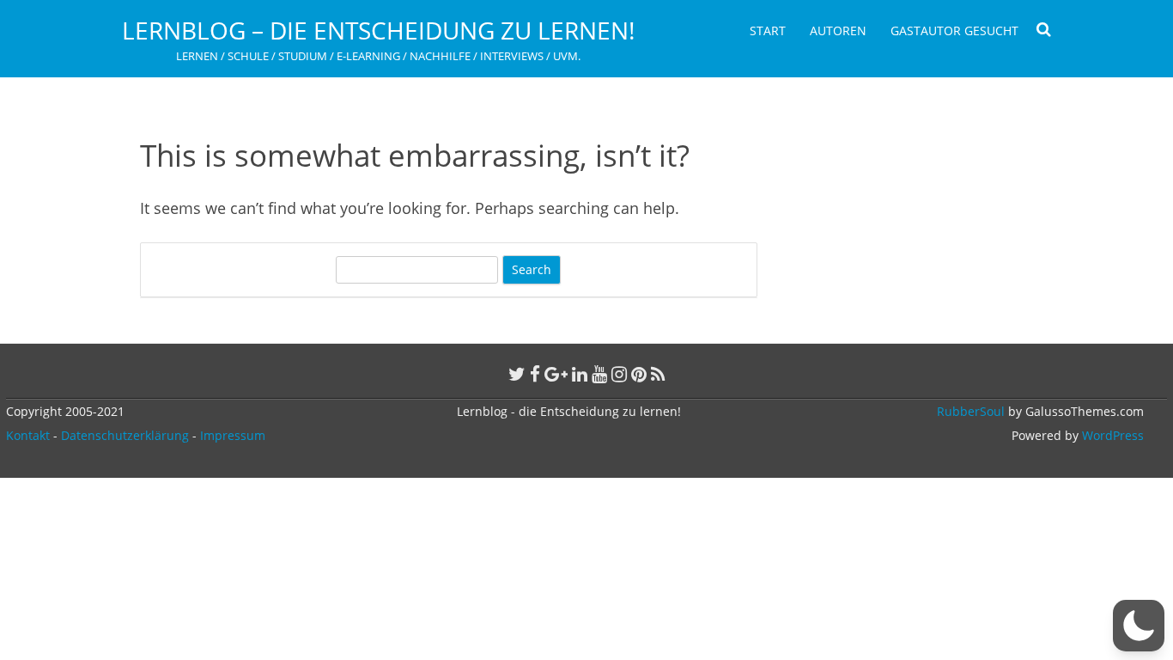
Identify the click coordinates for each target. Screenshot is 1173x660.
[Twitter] (517, 374)
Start (768, 30)
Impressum (232, 435)
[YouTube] (599, 374)
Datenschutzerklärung (125, 435)
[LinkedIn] (579, 374)
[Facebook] (535, 374)
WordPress (1111, 435)
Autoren (838, 30)
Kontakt (28, 435)
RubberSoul (971, 411)
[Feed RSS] (658, 374)
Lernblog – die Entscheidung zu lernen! (378, 30)
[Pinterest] (639, 374)
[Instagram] (619, 374)
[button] (1138, 625)
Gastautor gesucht (954, 30)
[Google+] (556, 374)
